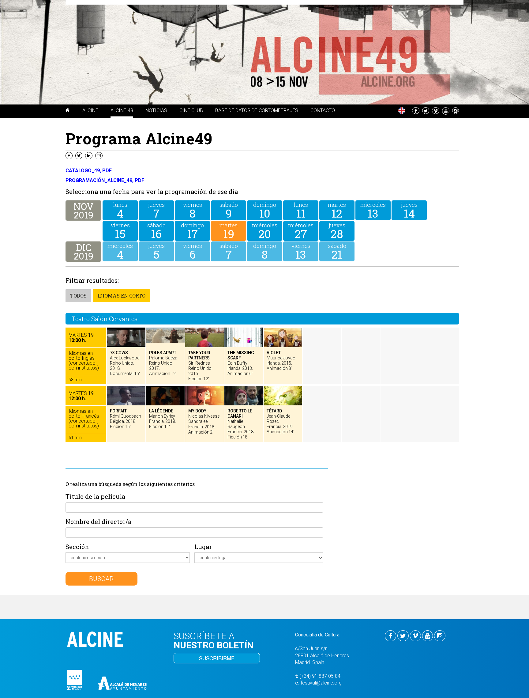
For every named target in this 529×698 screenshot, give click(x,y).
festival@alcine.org (321, 683)
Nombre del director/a (98, 521)
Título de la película (95, 496)
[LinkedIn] (89, 155)
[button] (68, 111)
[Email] (99, 155)
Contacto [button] (322, 110)
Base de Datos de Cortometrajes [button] (256, 110)
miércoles (373, 210)
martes (337, 210)
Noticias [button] (156, 110)
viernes (192, 210)
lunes (120, 210)
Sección (77, 547)
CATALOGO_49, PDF (89, 170)
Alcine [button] (90, 110)
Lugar (203, 547)
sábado (228, 210)
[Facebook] (70, 155)
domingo (264, 210)
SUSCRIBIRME (216, 658)
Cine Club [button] (191, 110)
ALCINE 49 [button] (122, 110)
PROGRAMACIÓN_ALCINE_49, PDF (105, 180)
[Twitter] (79, 155)
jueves (156, 210)
